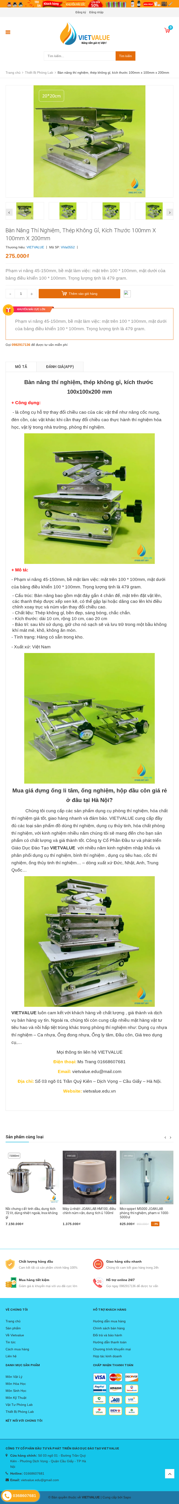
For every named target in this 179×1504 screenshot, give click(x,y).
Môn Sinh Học (16, 1391)
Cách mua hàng (17, 1349)
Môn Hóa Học (16, 1384)
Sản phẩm (13, 1328)
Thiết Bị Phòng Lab (20, 1412)
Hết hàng (15, 1231)
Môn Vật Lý (14, 1377)
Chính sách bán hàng (109, 1328)
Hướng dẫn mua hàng (109, 1321)
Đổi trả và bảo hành (107, 1335)
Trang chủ (13, 1321)
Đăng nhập (96, 12)
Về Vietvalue (15, 1335)
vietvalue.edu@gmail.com (40, 1480)
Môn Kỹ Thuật (16, 1398)
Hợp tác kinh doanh (107, 1356)
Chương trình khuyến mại (112, 1349)
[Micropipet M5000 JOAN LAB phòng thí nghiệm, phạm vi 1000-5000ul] (89, 1177)
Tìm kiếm (125, 56)
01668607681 (34, 1473)
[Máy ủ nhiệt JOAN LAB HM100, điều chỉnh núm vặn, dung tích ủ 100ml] (32, 1177)
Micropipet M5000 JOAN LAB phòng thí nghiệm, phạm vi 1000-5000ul (87, 1213)
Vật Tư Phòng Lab (19, 1405)
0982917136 (21, 345)
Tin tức (11, 1342)
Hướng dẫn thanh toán (110, 1342)
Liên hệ (11, 1356)
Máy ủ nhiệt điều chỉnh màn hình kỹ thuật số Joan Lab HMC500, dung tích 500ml (146, 1213)
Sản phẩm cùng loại (24, 1136)
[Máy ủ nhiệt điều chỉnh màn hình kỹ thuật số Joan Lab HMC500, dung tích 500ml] (146, 1177)
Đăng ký (81, 12)
